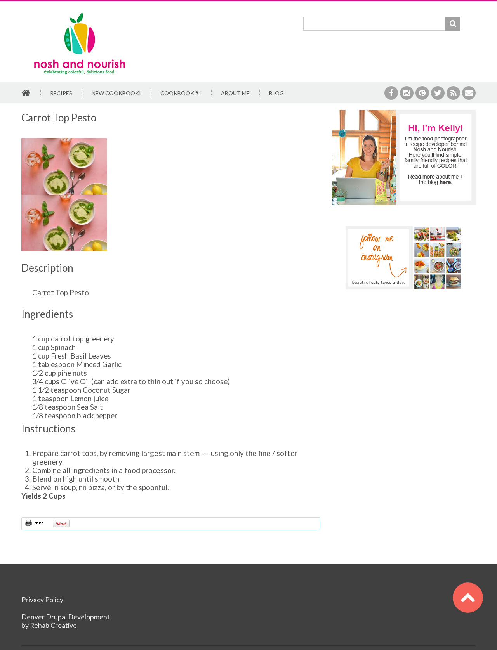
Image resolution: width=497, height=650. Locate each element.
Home (26, 93)
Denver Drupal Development (65, 617)
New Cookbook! (116, 93)
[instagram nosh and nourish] (404, 257)
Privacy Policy (42, 600)
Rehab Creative (53, 625)
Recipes (61, 93)
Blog (276, 93)
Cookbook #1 (181, 93)
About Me (235, 93)
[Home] (79, 13)
